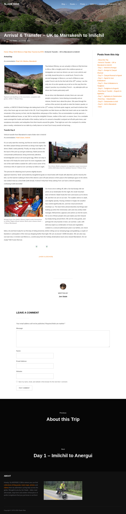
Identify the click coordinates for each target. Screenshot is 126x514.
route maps (25, 485)
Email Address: (21, 361)
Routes (72, 4)
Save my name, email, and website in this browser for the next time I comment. (43, 382)
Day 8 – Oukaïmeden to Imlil (108, 101)
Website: (19, 371)
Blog (63, 4)
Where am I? (112, 4)
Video (92, 4)
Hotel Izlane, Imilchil (23, 137)
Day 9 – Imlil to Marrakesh (107, 104)
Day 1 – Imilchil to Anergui (107, 67)
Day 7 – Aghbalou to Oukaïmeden (110, 96)
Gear (100, 107)
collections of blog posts (12, 485)
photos (32, 485)
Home (6, 52)
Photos (82, 4)
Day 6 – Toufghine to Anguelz (108, 88)
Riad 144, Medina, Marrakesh (26, 61)
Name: (18, 351)
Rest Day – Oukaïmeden (106, 99)
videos (6, 487)
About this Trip (103, 60)
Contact (102, 4)
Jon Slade (13, 41)
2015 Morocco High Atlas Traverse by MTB (29, 52)
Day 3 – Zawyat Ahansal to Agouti (110, 75)
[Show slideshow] (46, 256)
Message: (19, 328)
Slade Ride (11, 4)
